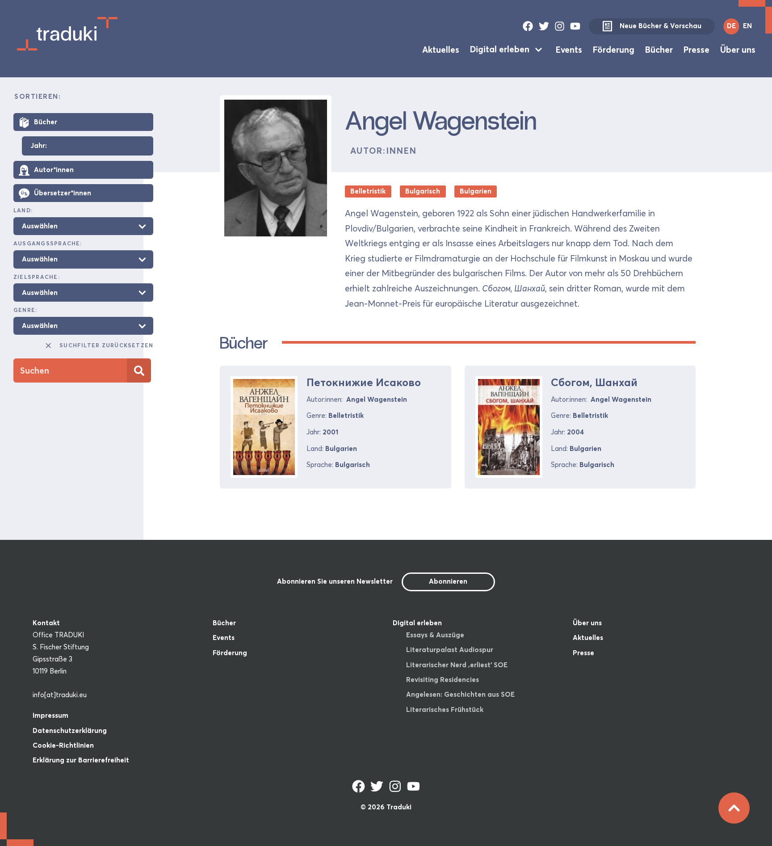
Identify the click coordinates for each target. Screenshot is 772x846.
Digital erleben (499, 49)
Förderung (613, 49)
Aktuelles (440, 49)
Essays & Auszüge (435, 635)
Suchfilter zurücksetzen (106, 345)
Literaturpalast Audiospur (449, 649)
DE (731, 25)
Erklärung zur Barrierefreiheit (81, 760)
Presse (696, 49)
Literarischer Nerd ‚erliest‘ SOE (457, 665)
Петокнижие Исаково (363, 382)
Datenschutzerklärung (70, 730)
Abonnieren (448, 581)
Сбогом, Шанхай (594, 382)
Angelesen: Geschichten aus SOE (460, 694)
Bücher (659, 49)
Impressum (50, 715)
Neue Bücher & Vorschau (660, 25)
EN (747, 25)
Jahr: (38, 146)
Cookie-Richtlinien (63, 745)
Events (569, 49)
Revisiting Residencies (442, 679)
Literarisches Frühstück (444, 709)
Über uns (737, 49)
